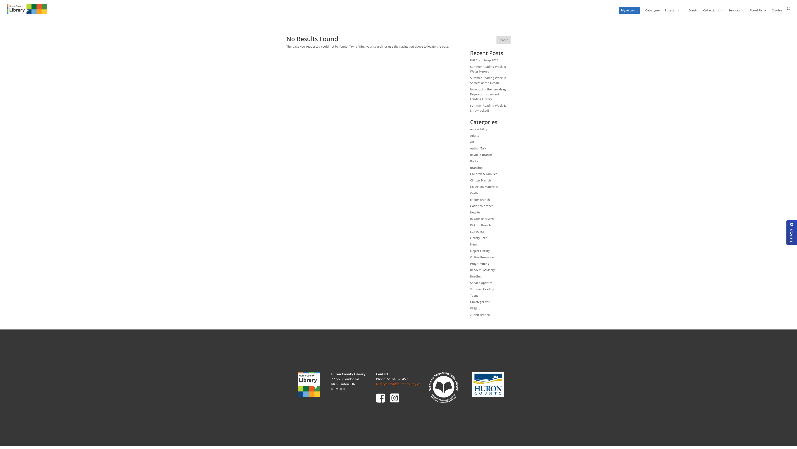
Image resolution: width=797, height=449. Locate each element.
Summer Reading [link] (482, 289)
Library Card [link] (478, 238)
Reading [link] (476, 276)
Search (503, 40)
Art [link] (472, 142)
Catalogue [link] (652, 10)
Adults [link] (474, 136)
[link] (27, 9)
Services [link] (734, 10)
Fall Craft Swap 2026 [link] (484, 60)
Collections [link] (711, 10)
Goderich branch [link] (482, 206)
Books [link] (474, 161)
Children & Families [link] (483, 174)
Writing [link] (475, 308)
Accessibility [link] (478, 129)
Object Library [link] (480, 251)
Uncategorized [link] (480, 302)
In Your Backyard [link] (482, 219)
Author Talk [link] (478, 148)
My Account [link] (629, 10)
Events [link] (693, 10)
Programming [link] (479, 264)
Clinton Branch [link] (480, 180)
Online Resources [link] (482, 257)
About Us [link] (756, 10)
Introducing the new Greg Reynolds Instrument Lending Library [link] (488, 94)
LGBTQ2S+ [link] (477, 232)
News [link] (474, 244)
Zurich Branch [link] (480, 315)
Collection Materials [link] (484, 187)
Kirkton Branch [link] (480, 225)
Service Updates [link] (481, 283)
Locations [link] (672, 10)
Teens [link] (474, 295)
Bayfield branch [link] (481, 155)
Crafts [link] (474, 193)
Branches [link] (476, 168)
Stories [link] (777, 10)
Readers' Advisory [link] (482, 270)
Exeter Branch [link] (480, 200)
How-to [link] (475, 212)
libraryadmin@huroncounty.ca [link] (398, 384)
